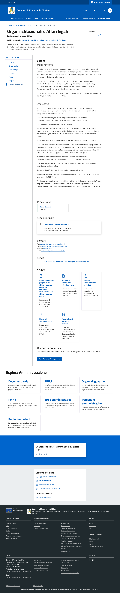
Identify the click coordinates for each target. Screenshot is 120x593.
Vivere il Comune (95, 534)
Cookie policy (65, 563)
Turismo (63, 548)
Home (10, 25)
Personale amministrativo (14, 536)
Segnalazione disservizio (41, 565)
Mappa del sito (38, 586)
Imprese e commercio (68, 538)
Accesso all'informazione (74, 18)
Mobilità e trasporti (67, 541)
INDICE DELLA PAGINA (12, 57)
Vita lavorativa (65, 551)
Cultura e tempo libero (68, 531)
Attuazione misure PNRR (42, 570)
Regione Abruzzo (12, 2)
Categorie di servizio (41, 518)
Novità (91, 518)
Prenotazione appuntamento (43, 563)
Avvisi (91, 528)
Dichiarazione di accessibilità (70, 573)
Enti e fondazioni (11, 538)
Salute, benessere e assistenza (71, 543)
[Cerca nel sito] (110, 10)
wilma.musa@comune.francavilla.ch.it (53, 251)
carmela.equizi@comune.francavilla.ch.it (54, 246)
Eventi (91, 544)
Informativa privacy (67, 565)
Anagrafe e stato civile (41, 528)
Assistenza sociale (89, 18)
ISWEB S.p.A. (76, 589)
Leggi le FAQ (37, 560)
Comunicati (92, 526)
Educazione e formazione (69, 533)
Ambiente (37, 526)
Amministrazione (20, 25)
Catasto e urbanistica (68, 528)
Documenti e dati (11, 523)
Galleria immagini (94, 539)
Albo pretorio (65, 570)
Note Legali (64, 568)
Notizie (91, 523)
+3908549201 (47, 248)
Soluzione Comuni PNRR (92, 589)
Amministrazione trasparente (70, 560)
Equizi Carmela (45, 207)
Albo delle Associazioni (96, 546)
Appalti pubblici (66, 523)
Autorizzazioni (65, 526)
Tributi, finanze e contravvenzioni (71, 546)
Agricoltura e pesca (40, 523)
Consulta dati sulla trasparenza (49, 359)
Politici (8, 531)
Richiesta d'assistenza (41, 568)
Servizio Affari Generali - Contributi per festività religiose (66, 261)
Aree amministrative (12, 533)
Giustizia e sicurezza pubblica (70, 536)
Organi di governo (11, 528)
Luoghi (91, 541)
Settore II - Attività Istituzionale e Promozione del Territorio (44, 40)
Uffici (30, 25)
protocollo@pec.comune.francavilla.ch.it (52, 244)
